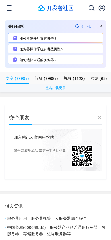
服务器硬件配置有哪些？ (38, 38)
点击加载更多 (55, 87)
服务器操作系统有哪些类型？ (42, 48)
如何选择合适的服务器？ (38, 59)
